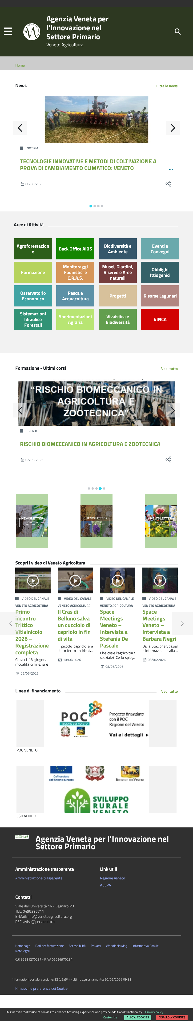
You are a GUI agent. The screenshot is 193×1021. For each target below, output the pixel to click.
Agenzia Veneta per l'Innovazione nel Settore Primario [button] (102, 842)
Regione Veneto (112, 878)
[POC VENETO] (96, 723)
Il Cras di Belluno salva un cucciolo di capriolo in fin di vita (74, 625)
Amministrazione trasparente (38, 878)
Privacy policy (154, 1011)
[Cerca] (177, 31)
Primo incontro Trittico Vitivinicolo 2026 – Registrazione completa (32, 631)
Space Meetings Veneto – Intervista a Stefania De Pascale (114, 628)
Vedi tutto (169, 368)
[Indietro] (20, 128)
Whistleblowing (116, 945)
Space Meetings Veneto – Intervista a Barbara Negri (159, 625)
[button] (8, 32)
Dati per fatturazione (49, 945)
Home (20, 65)
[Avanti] (173, 128)
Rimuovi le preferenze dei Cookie (41, 988)
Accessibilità (77, 945)
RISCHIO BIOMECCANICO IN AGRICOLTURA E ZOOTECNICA (90, 444)
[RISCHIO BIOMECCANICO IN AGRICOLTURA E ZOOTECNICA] (96, 402)
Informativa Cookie (146, 945)
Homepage (22, 945)
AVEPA (105, 885)
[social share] (168, 183)
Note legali (22, 950)
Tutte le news (167, 86)
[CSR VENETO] (96, 789)
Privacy (96, 945)
